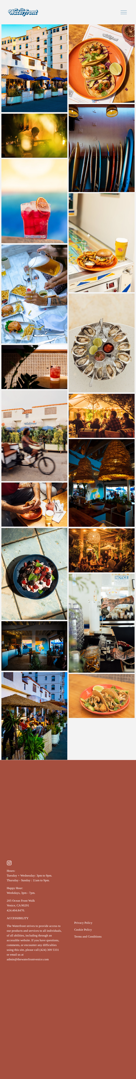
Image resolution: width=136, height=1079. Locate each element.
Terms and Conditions (88, 936)
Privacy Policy (83, 922)
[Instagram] (9, 862)
